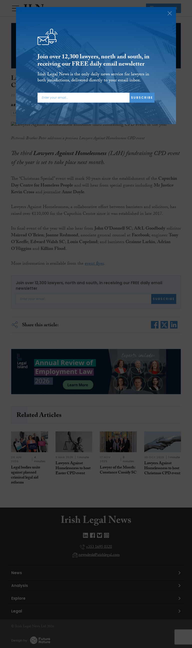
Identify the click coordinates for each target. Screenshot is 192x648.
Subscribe (142, 97)
